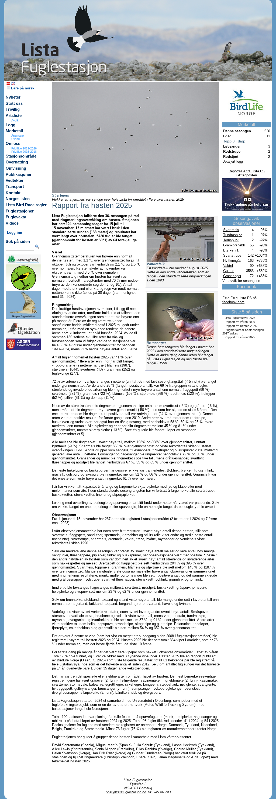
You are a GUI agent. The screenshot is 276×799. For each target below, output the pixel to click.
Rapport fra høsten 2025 (241, 325)
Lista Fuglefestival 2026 (240, 317)
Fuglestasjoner (20, 211)
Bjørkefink (231, 250)
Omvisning (16, 168)
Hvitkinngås (232, 261)
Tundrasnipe (232, 235)
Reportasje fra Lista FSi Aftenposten (247, 173)
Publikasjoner (19, 174)
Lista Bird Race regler (26, 205)
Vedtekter (14, 180)
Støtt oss (14, 103)
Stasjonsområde (21, 156)
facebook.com (233, 302)
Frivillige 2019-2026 (24, 148)
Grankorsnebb (234, 245)
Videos (12, 223)
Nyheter (13, 97)
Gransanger (232, 276)
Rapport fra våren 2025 (240, 337)
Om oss (13, 143)
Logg (10, 125)
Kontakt (13, 193)
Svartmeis (231, 230)
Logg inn (14, 233)
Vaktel (228, 266)
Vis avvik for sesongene (241, 281)
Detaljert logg (232, 161)
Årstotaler (17, 135)
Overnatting (17, 162)
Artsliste (14, 115)
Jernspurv (231, 240)
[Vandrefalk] (180, 261)
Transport (15, 186)
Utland (15, 139)
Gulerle (228, 271)
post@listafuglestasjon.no (126, 792)
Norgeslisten (18, 199)
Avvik (15, 120)
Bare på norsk (22, 88)
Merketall (14, 131)
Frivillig (13, 109)
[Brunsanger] (180, 340)
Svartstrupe (232, 255)
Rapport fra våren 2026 (240, 321)
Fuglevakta (16, 217)
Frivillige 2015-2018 (24, 151)
